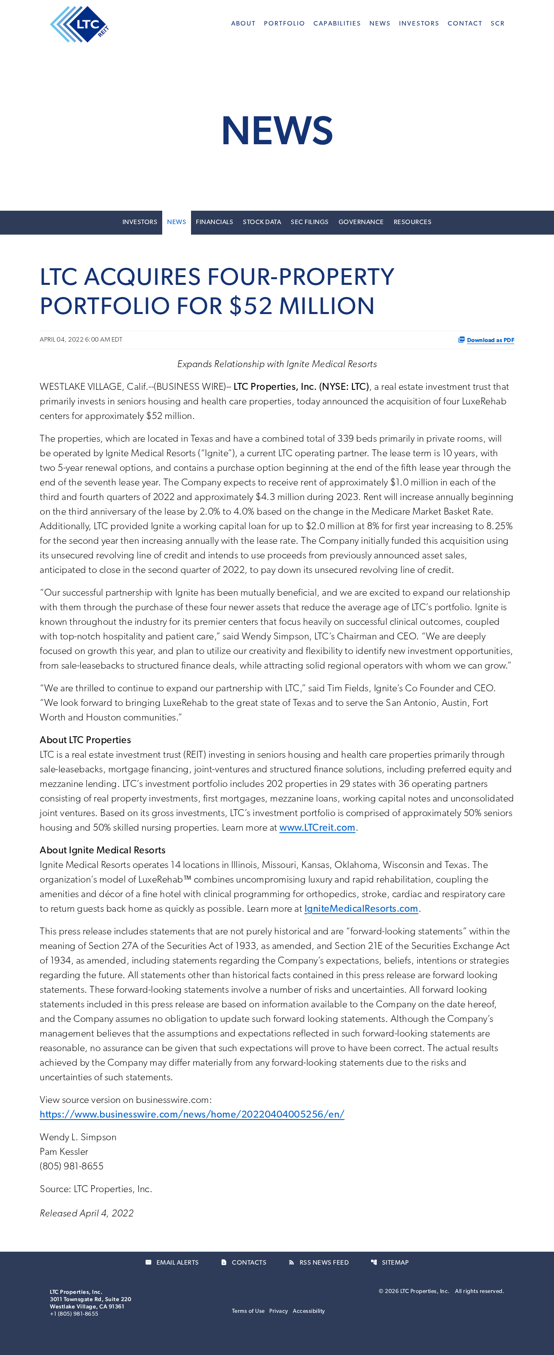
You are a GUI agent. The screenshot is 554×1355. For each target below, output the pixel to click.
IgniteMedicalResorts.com (362, 909)
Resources (413, 222)
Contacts (243, 1262)
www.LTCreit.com (317, 828)
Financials (214, 222)
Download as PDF (491, 340)
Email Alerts (172, 1262)
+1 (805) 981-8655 (74, 1314)
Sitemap (390, 1262)
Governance (361, 222)
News (176, 222)
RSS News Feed (318, 1262)
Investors (140, 222)
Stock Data (262, 222)
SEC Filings (310, 222)
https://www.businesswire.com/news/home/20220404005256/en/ (192, 1115)
